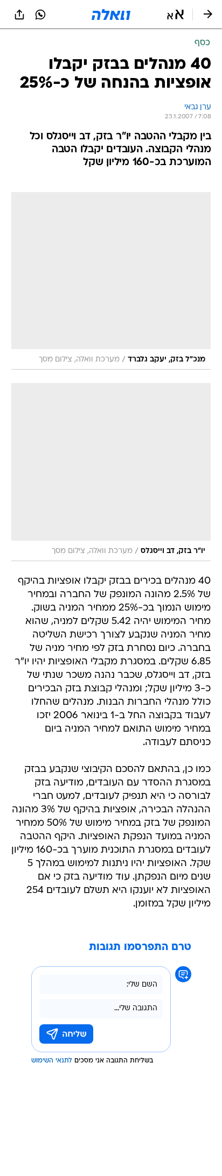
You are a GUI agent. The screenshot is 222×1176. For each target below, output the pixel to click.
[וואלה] (111, 14)
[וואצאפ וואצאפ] (40, 14)
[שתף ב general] (19, 14)
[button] (175, 14)
